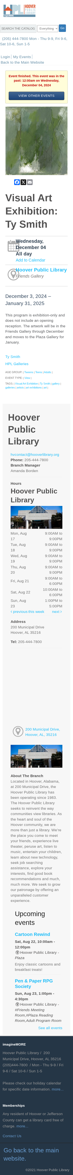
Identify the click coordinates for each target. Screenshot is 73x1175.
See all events (50, 1028)
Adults (47, 372)
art (45, 387)
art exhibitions (34, 387)
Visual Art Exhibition (26, 383)
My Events (22, 57)
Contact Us (12, 1136)
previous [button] (20, 612)
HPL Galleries (17, 364)
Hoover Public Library (41, 270)
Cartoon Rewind (32, 934)
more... (58, 1089)
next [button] (56, 612)
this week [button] (36, 612)
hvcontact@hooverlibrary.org (35, 454)
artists (20, 387)
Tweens (28, 372)
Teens (38, 372)
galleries (10, 387)
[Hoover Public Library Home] (17, 10)
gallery (56, 383)
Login (5, 57)
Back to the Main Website (22, 62)
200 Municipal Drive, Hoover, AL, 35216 (42, 732)
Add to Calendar (30, 260)
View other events (36, 96)
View (27, 377)
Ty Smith (12, 357)
